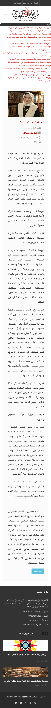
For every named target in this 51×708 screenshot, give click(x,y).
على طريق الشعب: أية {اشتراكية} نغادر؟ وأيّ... (26, 681)
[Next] (43, 633)
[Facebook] (35, 703)
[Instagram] (26, 703)
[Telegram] (16, 703)
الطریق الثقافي (30, 133)
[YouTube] (20, 703)
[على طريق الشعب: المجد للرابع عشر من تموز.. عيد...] (25, 645)
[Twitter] (30, 703)
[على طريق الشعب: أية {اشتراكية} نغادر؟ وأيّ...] (25, 672)
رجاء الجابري (38, 571)
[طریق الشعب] (25, 14)
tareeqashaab (24, 697)
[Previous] (46, 633)
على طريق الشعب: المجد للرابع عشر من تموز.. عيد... (27, 655)
